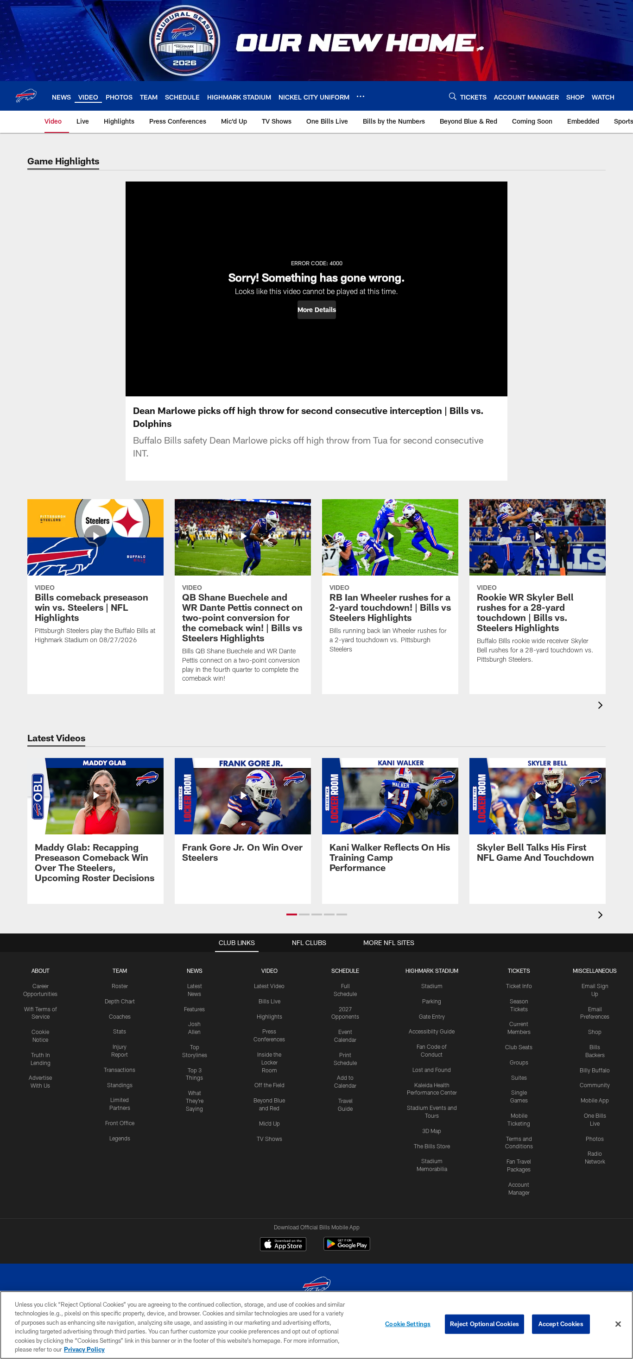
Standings (120, 1085)
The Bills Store (432, 1146)
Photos (595, 1138)
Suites (519, 1077)
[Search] (452, 96)
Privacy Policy (84, 1349)
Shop (594, 1031)
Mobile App (595, 1100)
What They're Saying (194, 1101)
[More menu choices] (360, 96)
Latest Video (269, 986)
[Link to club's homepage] (26, 96)
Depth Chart (120, 1001)
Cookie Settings (407, 1324)
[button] (317, 310)
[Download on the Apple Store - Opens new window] (283, 1245)
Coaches (120, 1016)
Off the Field (269, 1085)
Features (194, 1009)
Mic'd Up (269, 1123)
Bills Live (269, 1001)
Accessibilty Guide (432, 1031)
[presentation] (602, 706)
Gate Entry (432, 1016)
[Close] (618, 1324)
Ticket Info (519, 986)
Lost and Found (431, 1069)
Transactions (119, 1069)
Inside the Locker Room (269, 1062)
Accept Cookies (560, 1324)
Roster (120, 986)
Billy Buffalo (595, 1070)
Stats (119, 1031)
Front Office (119, 1123)
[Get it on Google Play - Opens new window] (346, 1248)
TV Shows (269, 1138)
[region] (316, 1325)
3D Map (431, 1130)
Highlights (269, 1016)
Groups (519, 1062)
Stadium (432, 986)
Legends (119, 1138)
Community (595, 1085)
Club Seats (518, 1047)
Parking (431, 1001)
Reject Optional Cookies (484, 1324)
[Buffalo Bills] (316, 1287)
